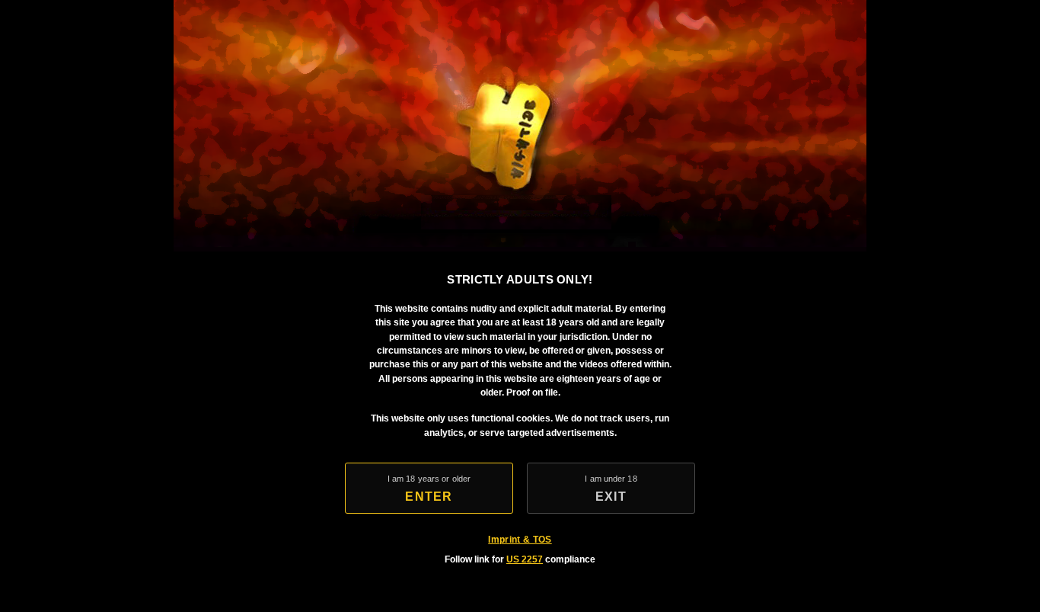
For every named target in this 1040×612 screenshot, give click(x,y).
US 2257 (524, 559)
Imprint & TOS (520, 539)
